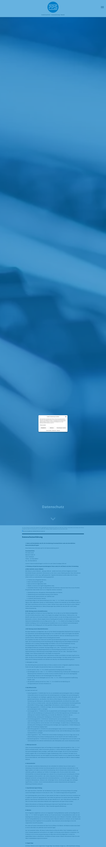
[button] (65, 416)
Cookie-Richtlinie (49, 430)
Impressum (58, 430)
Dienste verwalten (43, 424)
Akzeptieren (43, 427)
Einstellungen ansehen (61, 427)
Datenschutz (54, 430)
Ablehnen (52, 427)
